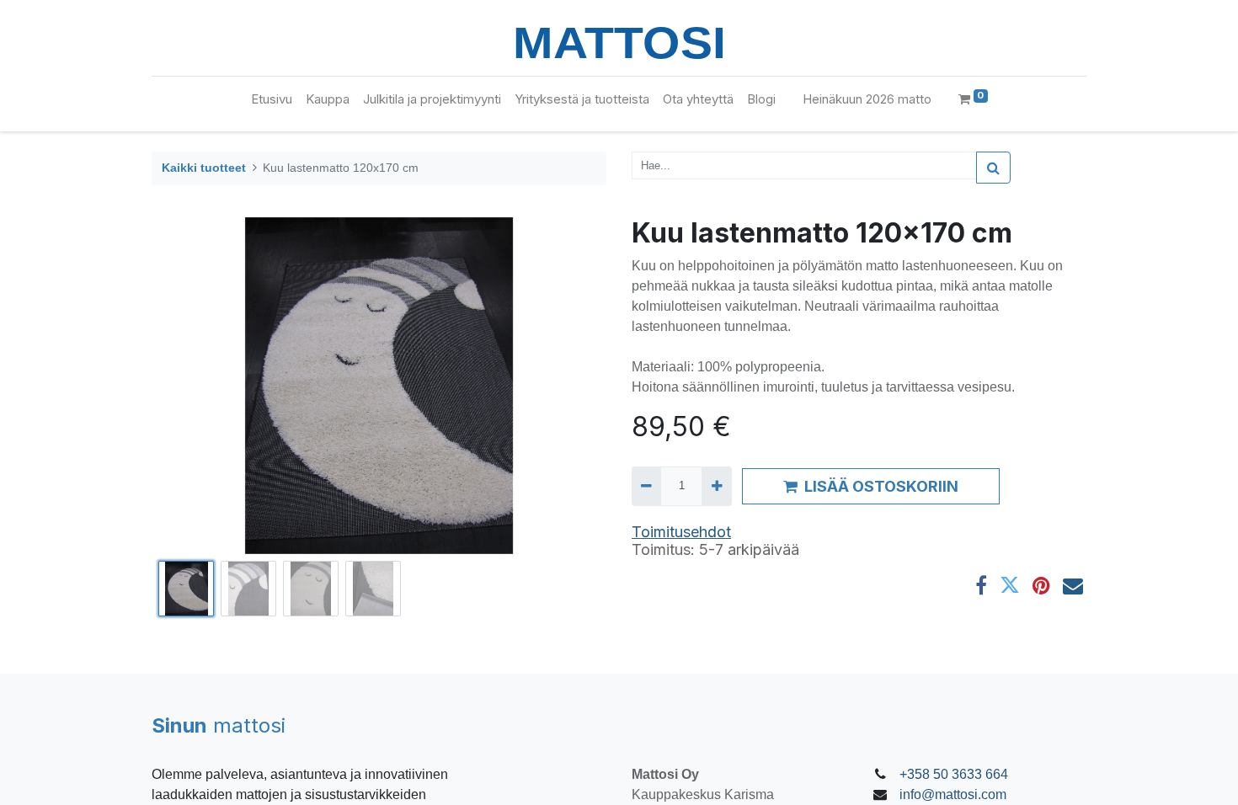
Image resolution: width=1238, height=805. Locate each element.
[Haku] (993, 168)
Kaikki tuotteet (204, 167)
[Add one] (716, 485)
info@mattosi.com (952, 794)
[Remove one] (646, 485)
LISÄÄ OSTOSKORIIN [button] (881, 486)
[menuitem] (271, 99)
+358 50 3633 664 (953, 774)
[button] (186, 386)
